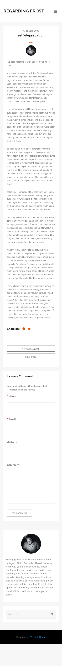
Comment (13, 464)
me (31, 42)
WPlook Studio (38, 637)
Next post (30, 356)
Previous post (31, 349)
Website (12, 442)
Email (12, 419)
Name (12, 396)
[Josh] (31, 50)
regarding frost (23, 10)
